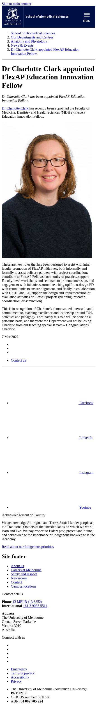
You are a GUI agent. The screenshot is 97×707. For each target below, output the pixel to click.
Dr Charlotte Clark (15, 108)
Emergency (19, 669)
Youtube (85, 507)
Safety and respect (24, 574)
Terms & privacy (23, 673)
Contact (16, 582)
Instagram (86, 472)
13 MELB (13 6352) (27, 602)
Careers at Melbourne (26, 570)
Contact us (18, 360)
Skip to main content (16, 4)
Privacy (16, 681)
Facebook (86, 403)
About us (17, 566)
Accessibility (20, 677)
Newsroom (19, 578)
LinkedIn (85, 438)
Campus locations (23, 586)
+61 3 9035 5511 (35, 606)
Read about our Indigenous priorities (28, 547)
